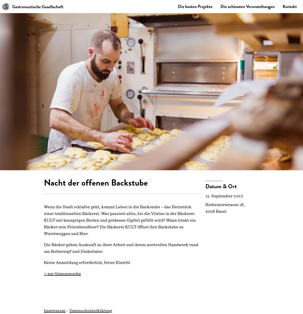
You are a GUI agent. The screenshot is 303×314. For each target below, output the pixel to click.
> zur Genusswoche (62, 273)
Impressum (54, 310)
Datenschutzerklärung (90, 310)
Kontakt (290, 6)
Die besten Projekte (195, 6)
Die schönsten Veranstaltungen (247, 6)
